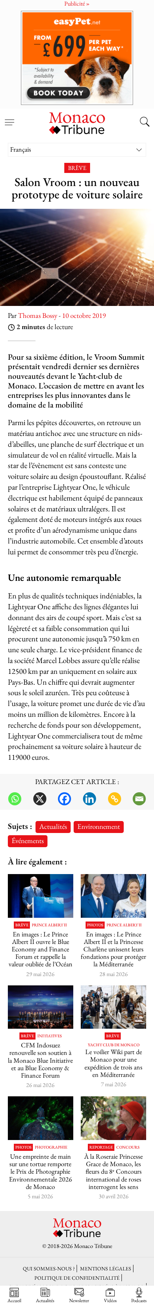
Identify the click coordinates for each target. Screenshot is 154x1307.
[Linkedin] (89, 798)
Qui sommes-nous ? (49, 1268)
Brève (77, 168)
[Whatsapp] (14, 798)
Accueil (14, 1300)
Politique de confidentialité (77, 1277)
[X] (39, 798)
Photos (95, 925)
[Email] (139, 798)
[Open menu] (9, 118)
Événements (28, 840)
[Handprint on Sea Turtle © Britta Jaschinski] (40, 1118)
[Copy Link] (114, 798)
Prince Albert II (49, 925)
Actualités (53, 826)
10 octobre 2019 (84, 315)
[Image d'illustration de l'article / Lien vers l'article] (40, 896)
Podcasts (139, 1300)
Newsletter (79, 1300)
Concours (127, 1147)
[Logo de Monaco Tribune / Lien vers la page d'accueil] (77, 122)
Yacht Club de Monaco (113, 1045)
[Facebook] (64, 798)
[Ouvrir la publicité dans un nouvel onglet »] (77, 58)
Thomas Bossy (37, 315)
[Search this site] (144, 122)
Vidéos (110, 1300)
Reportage (101, 1147)
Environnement (98, 826)
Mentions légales (105, 1268)
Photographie (51, 1147)
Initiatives (49, 1036)
